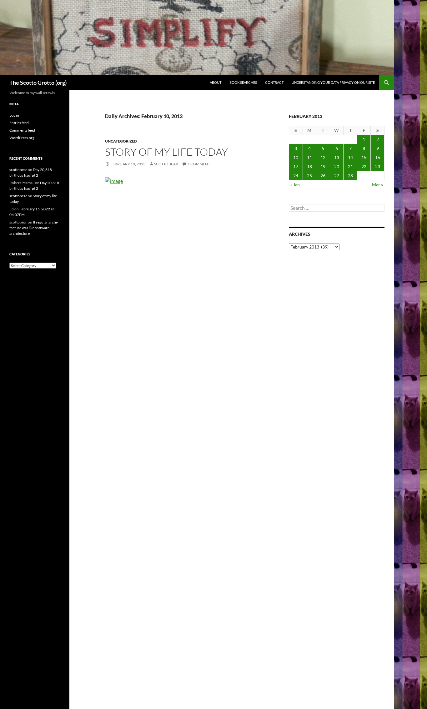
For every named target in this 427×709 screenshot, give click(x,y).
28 (350, 175)
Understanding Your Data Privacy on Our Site (333, 82)
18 (309, 166)
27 (336, 175)
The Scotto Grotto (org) (38, 82)
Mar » (377, 184)
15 (363, 157)
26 (322, 175)
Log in (14, 115)
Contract (274, 82)
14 (350, 157)
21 (350, 166)
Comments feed (22, 130)
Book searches (243, 82)
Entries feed (19, 122)
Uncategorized (121, 141)
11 (309, 157)
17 (295, 166)
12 (322, 157)
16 (377, 157)
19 (322, 166)
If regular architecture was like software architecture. (33, 228)
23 (377, 166)
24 (295, 175)
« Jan (295, 184)
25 (309, 175)
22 (363, 166)
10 (295, 157)
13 (336, 157)
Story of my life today (166, 151)
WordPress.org (21, 137)
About (215, 82)
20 (336, 166)
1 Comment (199, 164)
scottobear (166, 164)
